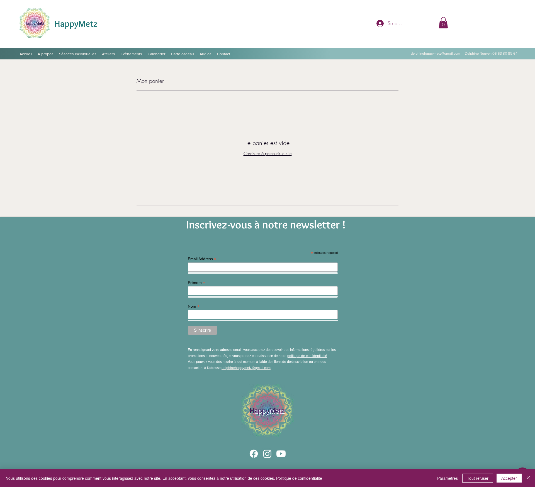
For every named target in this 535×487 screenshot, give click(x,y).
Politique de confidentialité (299, 478)
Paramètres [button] (447, 478)
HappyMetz (76, 23)
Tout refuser (477, 478)
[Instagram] (267, 453)
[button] (443, 22)
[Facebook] (253, 453)
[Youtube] (281, 453)
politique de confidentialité (307, 356)
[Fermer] (528, 478)
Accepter (509, 478)
